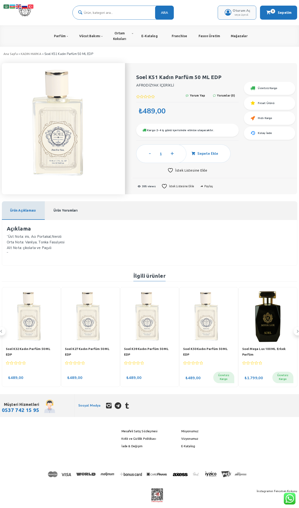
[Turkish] (31, 6)
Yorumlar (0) (225, 95)
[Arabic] (7, 6)
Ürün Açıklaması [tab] (23, 210)
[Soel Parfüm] (25, 16)
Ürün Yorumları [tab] (65, 210)
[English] (19, 6)
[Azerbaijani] (13, 6)
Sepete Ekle (207, 153)
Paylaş (208, 186)
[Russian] (25, 6)
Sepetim (282, 12)
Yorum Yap (197, 95)
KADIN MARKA (31, 53)
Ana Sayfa (11, 53)
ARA (164, 13)
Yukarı (284, 498)
